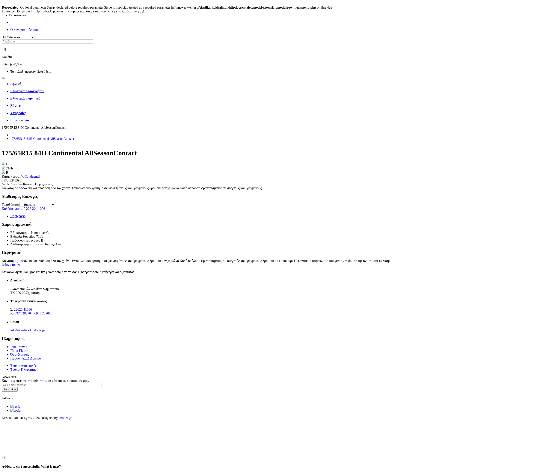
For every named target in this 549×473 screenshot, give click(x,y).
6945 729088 (43, 313)
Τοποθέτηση (10, 204)
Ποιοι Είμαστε (20, 350)
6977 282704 (24, 313)
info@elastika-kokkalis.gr (27, 330)
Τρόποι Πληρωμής (23, 369)
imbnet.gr (65, 418)
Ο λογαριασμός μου (24, 30)
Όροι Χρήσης (19, 354)
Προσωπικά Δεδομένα (25, 358)
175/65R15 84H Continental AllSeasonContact (42, 139)
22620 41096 (38, 15)
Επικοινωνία (18, 347)
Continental (32, 176)
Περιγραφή (18, 216)
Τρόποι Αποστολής (23, 365)
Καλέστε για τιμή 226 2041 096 (23, 208)
